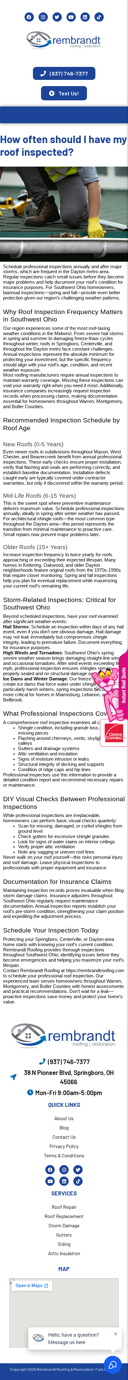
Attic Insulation (64, 1253)
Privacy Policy (64, 1146)
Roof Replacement (64, 1216)
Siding (64, 1244)
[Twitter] (57, 17)
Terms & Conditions (64, 1155)
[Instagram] (43, 17)
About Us (64, 1118)
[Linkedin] (85, 17)
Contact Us (64, 1137)
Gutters (64, 1235)
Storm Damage (64, 1225)
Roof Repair (64, 1207)
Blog (64, 1127)
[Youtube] (71, 17)
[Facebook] (29, 17)
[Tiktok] (99, 17)
